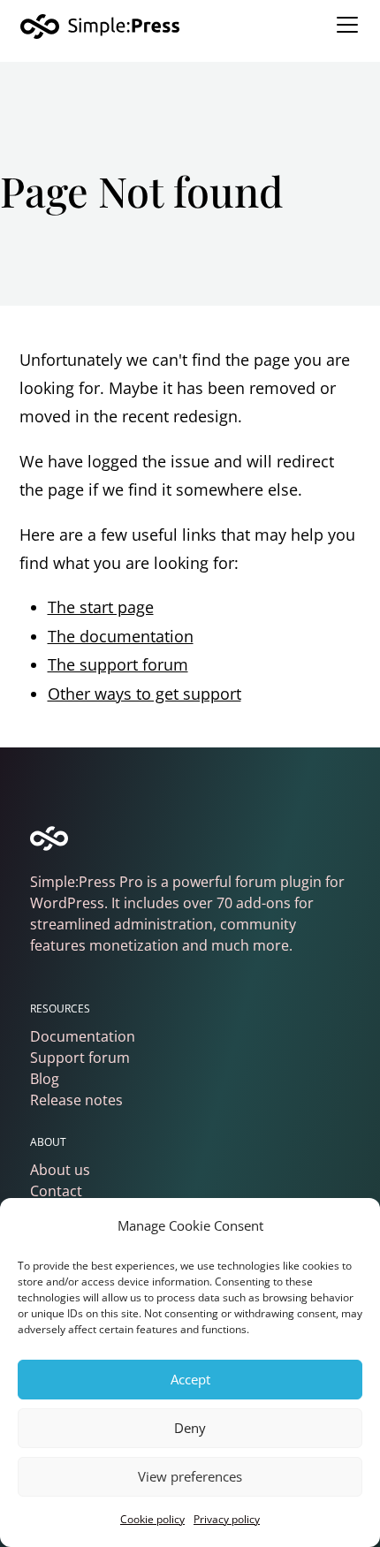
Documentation (82, 1036)
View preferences (190, 1476)
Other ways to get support (144, 693)
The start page (101, 607)
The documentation (121, 636)
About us (60, 1169)
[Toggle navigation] (347, 25)
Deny (190, 1428)
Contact (56, 1191)
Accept (190, 1379)
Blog (44, 1078)
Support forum (80, 1057)
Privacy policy (227, 1519)
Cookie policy (152, 1519)
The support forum (118, 664)
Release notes (76, 1100)
